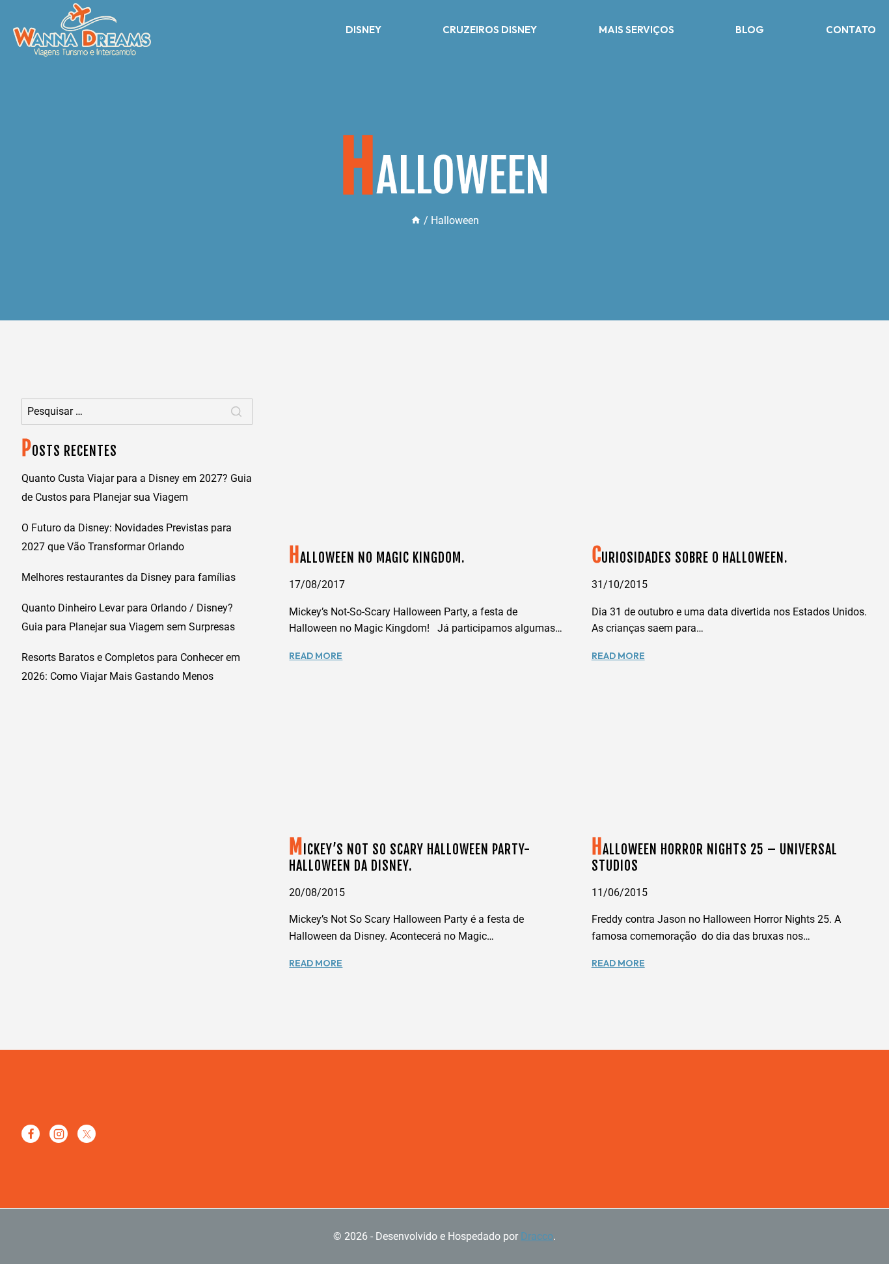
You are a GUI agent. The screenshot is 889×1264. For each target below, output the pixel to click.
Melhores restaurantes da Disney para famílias (128, 577)
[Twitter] (86, 1134)
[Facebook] (30, 1134)
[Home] (416, 220)
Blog (749, 29)
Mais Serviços (636, 29)
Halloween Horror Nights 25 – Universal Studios (715, 857)
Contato (851, 29)
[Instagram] (58, 1134)
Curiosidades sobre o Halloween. (689, 558)
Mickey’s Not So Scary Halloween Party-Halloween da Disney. (409, 857)
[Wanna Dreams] (82, 30)
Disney (363, 29)
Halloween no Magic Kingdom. (377, 558)
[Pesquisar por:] (137, 411)
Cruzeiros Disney (490, 29)
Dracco (537, 1236)
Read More (315, 656)
